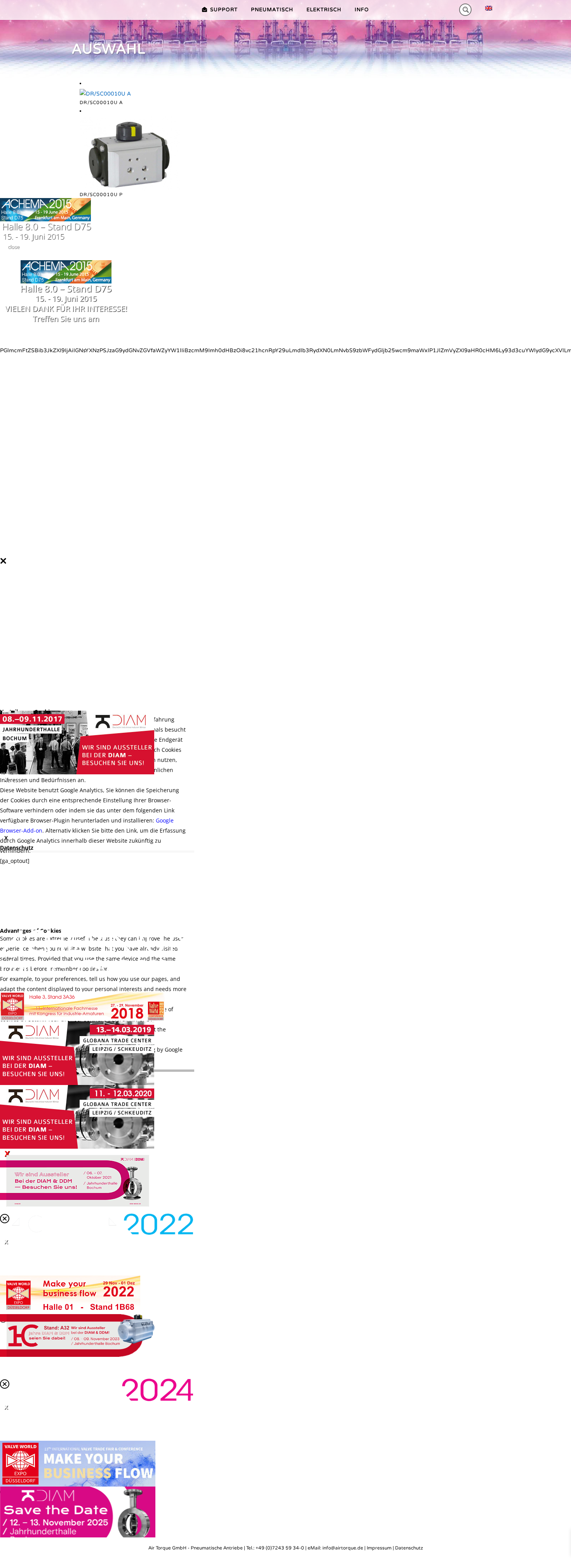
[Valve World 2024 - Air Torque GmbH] (77, 1463)
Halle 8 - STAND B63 (84, 966)
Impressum (379, 1548)
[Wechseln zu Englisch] (488, 8)
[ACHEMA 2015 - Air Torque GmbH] (45, 209)
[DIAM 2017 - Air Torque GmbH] (77, 742)
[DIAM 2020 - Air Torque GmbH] (77, 1116)
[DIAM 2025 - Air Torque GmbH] (77, 1517)
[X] (285, 742)
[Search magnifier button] (465, 10)
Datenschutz (409, 1548)
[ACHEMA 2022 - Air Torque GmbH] (96, 1224)
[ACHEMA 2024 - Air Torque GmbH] (96, 1389)
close (13, 246)
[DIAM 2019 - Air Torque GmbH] (77, 1053)
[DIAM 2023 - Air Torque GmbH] (77, 1335)
